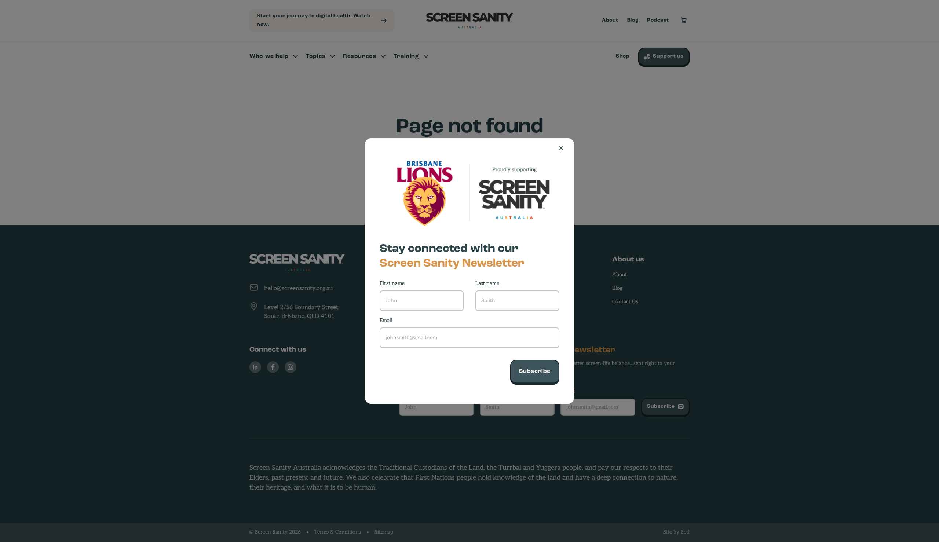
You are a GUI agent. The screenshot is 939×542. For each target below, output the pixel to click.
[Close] (564, 148)
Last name (487, 283)
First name (392, 283)
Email (386, 320)
